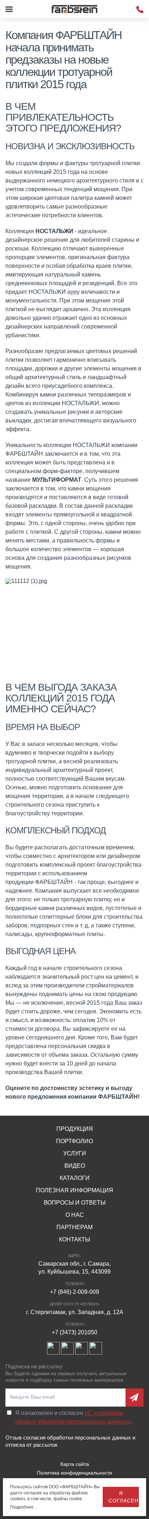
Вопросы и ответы (75, 1203)
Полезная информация (74, 1190)
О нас (74, 1215)
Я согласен (123, 1496)
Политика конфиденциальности (74, 1473)
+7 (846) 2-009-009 (74, 1292)
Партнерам (74, 1227)
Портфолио (74, 1141)
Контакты (74, 1239)
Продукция (74, 1129)
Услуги (74, 1153)
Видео (74, 1166)
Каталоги (75, 1178)
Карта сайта (74, 1464)
